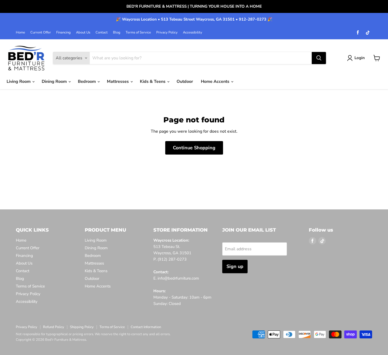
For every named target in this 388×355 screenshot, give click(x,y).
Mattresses (118, 81)
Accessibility (192, 33)
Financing (63, 33)
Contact (102, 33)
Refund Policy (53, 327)
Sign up (234, 266)
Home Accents (215, 81)
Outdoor (185, 81)
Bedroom (87, 81)
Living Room (19, 81)
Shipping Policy (82, 327)
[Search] (319, 58)
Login (359, 57)
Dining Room (55, 81)
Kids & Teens (153, 81)
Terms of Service (138, 33)
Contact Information (146, 327)
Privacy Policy (167, 33)
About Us (83, 33)
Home (20, 33)
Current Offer (40, 33)
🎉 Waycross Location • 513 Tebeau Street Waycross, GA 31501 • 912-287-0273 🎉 (194, 19)
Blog (116, 33)
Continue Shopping (194, 148)
